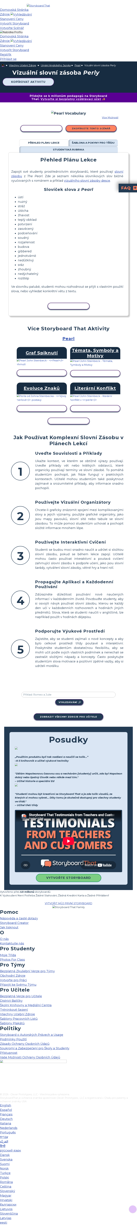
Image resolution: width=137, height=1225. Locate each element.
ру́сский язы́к (10, 1150)
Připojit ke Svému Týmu (18, 985)
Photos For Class (12, 959)
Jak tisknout (9, 927)
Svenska (6, 1159)
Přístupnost (8, 1053)
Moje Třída (8, 955)
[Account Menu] (11, 32)
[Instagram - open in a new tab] (2, 1079)
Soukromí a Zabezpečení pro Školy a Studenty (34, 1048)
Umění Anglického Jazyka (56, 65)
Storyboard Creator (14, 923)
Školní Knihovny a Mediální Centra (26, 1005)
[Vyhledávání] (21, 14)
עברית (4, 1137)
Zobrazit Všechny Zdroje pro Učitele (68, 716)
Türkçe (5, 1173)
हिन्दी (2, 1146)
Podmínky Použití (13, 1039)
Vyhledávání (68, 702)
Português (8, 1132)
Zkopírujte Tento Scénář (91, 128)
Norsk (4, 1168)
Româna (6, 1182)
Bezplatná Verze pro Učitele (21, 996)
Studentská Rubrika (68, 149)
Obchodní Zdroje (12, 976)
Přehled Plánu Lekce (43, 142)
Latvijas (5, 1218)
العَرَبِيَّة (4, 1141)
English (5, 1105)
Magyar (5, 1195)
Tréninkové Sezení (14, 1010)
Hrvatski (6, 1200)
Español (6, 1110)
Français (6, 1114)
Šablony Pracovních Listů (19, 1019)
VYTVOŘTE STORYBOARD (68, 878)
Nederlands (8, 1128)
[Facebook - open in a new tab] (2, 1074)
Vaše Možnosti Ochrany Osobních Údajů (30, 1057)
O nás (4, 939)
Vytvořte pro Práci (13, 980)
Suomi (5, 1164)
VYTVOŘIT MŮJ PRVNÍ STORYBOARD (68, 903)
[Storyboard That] (38, 5)
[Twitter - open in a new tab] (2, 1085)
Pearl (78, 65)
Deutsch (6, 1119)
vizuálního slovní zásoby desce (87, 181)
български (8, 1204)
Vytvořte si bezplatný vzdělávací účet (71, 99)
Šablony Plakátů (12, 1023)
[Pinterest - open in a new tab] (2, 1090)
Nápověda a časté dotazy (19, 918)
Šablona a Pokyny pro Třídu (93, 142)
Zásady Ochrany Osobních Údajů (24, 1044)
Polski (4, 1177)
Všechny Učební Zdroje (22, 65)
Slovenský (7, 1191)
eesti (3, 1222)
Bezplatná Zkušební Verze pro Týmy (27, 971)
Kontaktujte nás (12, 943)
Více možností (110, 117)
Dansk (5, 1155)
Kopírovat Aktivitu (28, 81)
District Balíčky (11, 1001)
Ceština (5, 1186)
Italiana (5, 1123)
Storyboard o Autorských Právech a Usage (31, 1035)
